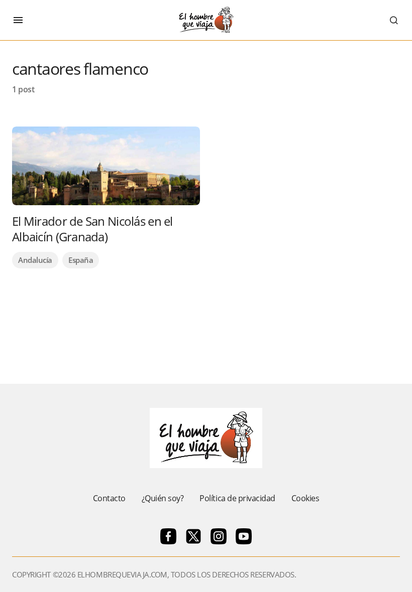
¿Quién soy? (163, 498)
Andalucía (35, 260)
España (80, 260)
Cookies (305, 498)
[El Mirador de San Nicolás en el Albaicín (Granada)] (106, 165)
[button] (18, 20)
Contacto (109, 498)
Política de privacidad (237, 498)
